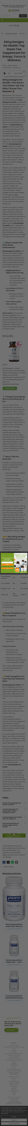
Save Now (7, 564)
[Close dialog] (26, 553)
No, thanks (7, 568)
